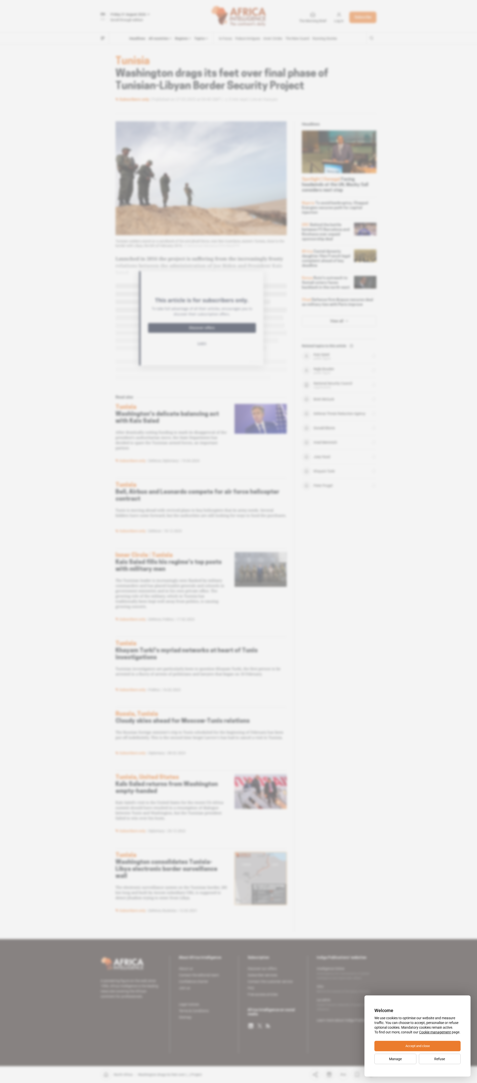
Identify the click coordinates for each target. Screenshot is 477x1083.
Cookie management (435, 1032)
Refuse (439, 1059)
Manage (395, 1059)
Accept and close (417, 1046)
